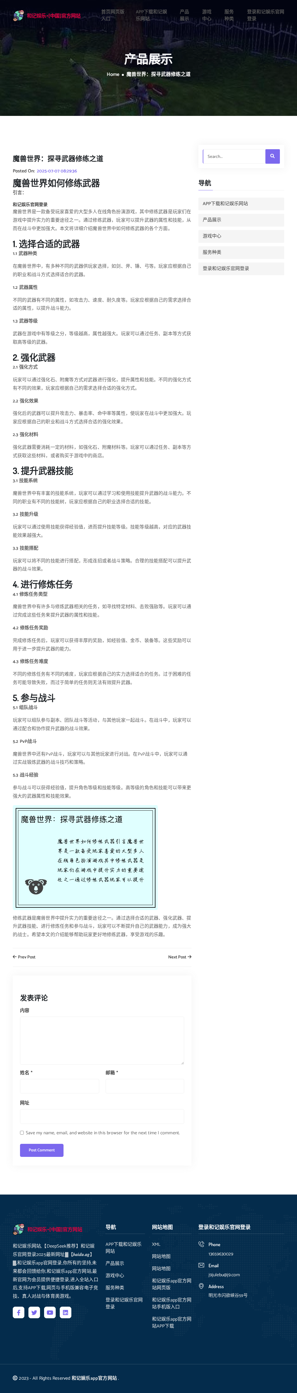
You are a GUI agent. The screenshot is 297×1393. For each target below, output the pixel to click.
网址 (24, 1103)
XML (156, 1244)
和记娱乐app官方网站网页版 (171, 1285)
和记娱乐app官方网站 (94, 1378)
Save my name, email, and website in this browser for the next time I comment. (103, 1133)
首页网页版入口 (112, 16)
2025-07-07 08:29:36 (57, 171)
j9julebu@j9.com (224, 1275)
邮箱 (112, 1073)
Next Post (177, 957)
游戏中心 (206, 16)
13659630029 (221, 1254)
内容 (24, 1011)
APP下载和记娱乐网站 (151, 16)
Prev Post (26, 957)
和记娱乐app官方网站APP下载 (171, 1323)
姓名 (26, 1073)
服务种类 (229, 16)
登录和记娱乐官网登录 (265, 16)
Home (113, 75)
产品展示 (184, 16)
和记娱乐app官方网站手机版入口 (171, 1304)
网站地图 (161, 1256)
